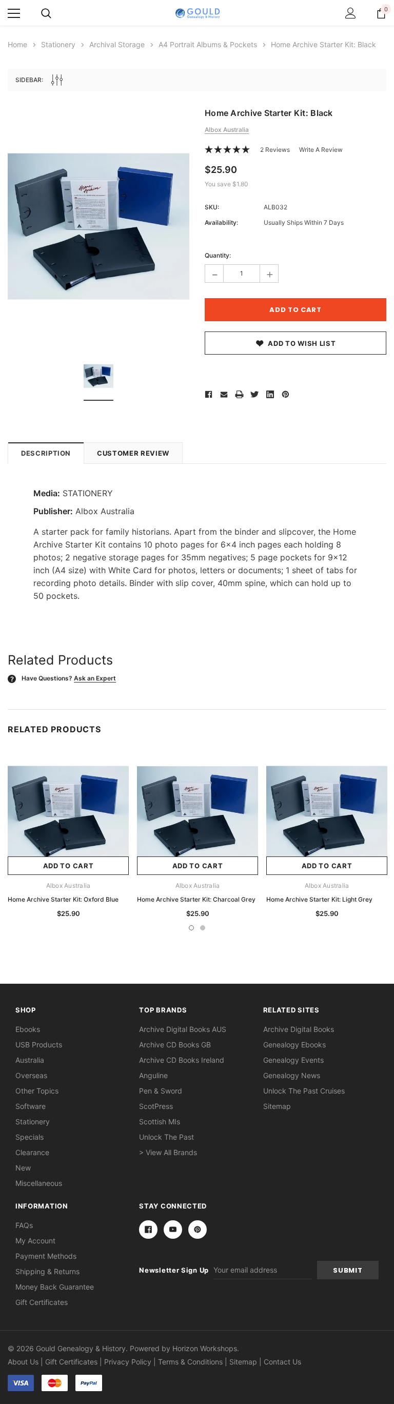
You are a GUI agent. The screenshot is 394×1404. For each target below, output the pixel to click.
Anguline (153, 1075)
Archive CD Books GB (175, 1044)
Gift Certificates (41, 1302)
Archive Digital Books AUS (182, 1029)
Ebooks (27, 1029)
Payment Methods (45, 1256)
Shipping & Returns (47, 1271)
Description (46, 453)
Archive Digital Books (298, 1029)
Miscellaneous (38, 1183)
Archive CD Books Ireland (181, 1060)
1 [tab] (191, 927)
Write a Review (321, 149)
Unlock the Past (166, 1137)
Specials (29, 1137)
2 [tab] (202, 927)
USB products (38, 1044)
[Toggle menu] (14, 13)
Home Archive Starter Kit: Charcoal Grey (196, 899)
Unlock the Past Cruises (304, 1090)
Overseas (31, 1075)
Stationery (32, 1121)
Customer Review (133, 453)
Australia (29, 1060)
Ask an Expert (95, 678)
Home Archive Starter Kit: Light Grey (319, 899)
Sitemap (277, 1106)
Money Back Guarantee (54, 1286)
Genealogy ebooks (294, 1044)
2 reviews (275, 149)
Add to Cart (68, 866)
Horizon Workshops (204, 1348)
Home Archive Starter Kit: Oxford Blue (63, 899)
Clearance (32, 1152)
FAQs (24, 1225)
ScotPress (156, 1106)
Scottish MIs (159, 1121)
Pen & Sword (160, 1090)
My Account (35, 1240)
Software (30, 1106)
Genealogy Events (293, 1060)
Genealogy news (291, 1075)
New (23, 1167)
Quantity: (218, 255)
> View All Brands (168, 1152)
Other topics (36, 1090)
